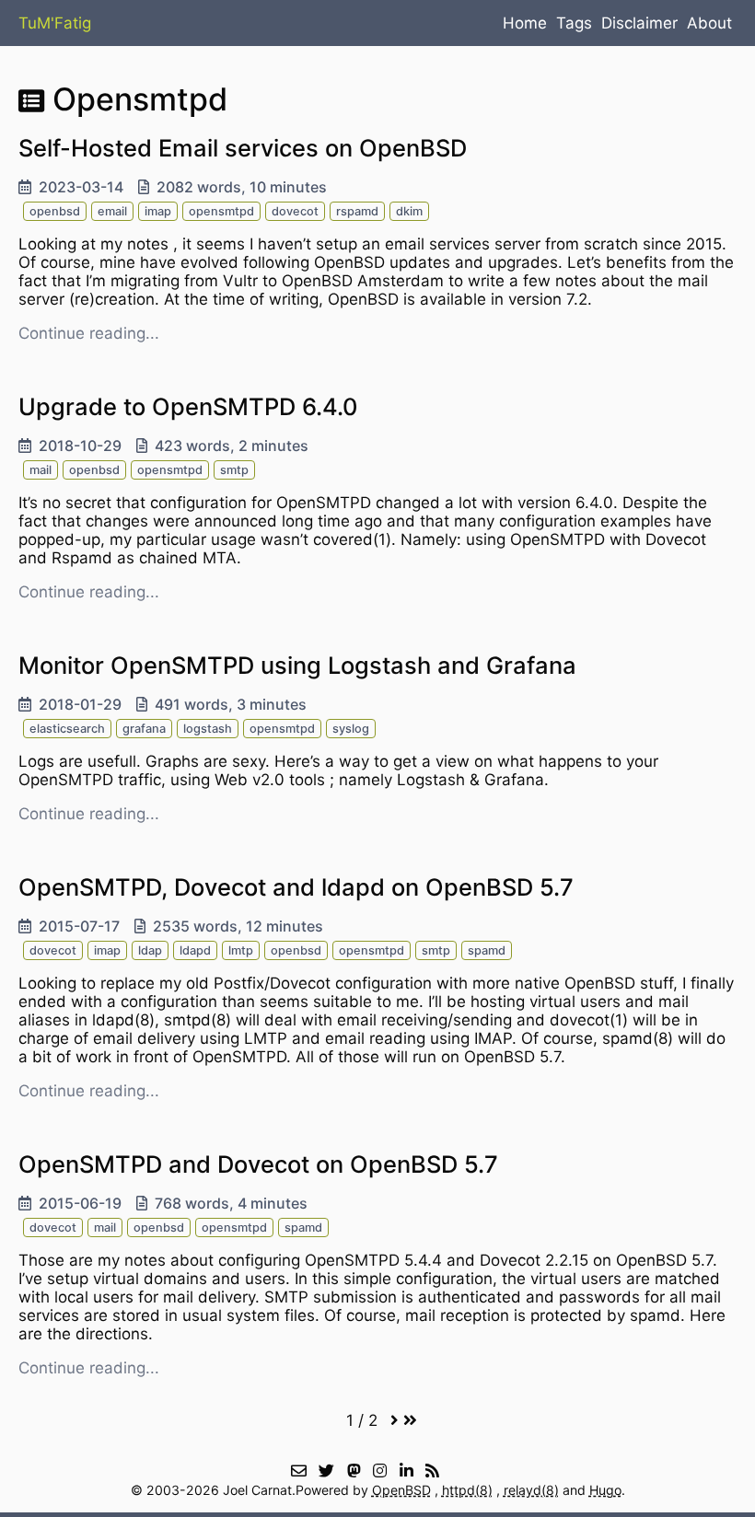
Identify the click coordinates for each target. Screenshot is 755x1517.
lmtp (240, 950)
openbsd (54, 211)
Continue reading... (88, 333)
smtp (234, 470)
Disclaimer (639, 23)
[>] (394, 1420)
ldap (150, 950)
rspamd (357, 211)
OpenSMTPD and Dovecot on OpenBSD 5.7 (258, 1164)
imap (158, 211)
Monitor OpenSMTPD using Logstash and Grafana (297, 665)
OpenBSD (401, 1490)
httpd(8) (467, 1490)
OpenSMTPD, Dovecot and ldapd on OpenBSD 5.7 (296, 887)
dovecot (295, 211)
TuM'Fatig (54, 23)
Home (525, 23)
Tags (574, 23)
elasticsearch (67, 728)
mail (40, 470)
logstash (207, 728)
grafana (144, 728)
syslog (350, 728)
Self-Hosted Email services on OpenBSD (242, 147)
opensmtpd (221, 211)
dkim (409, 211)
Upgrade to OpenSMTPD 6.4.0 (187, 406)
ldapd (195, 950)
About (709, 23)
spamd (486, 950)
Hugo (605, 1490)
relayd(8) (531, 1490)
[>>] (410, 1420)
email (112, 211)
